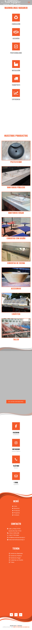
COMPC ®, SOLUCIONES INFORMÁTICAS (21, 627)
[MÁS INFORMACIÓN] (16, 150)
